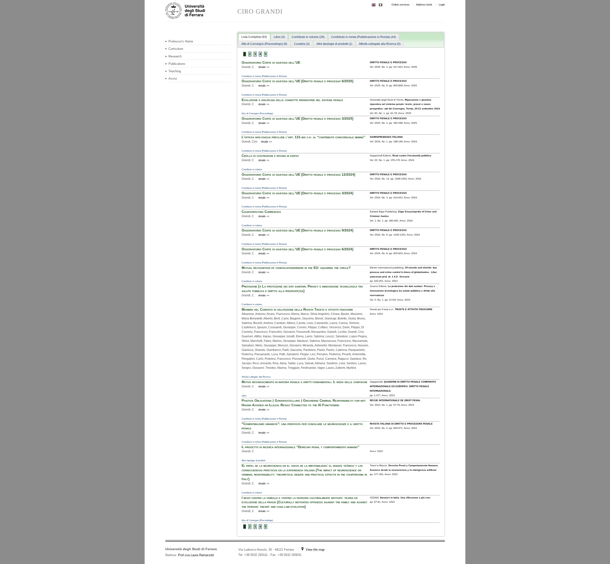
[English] (373, 4)
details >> (263, 67)
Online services (400, 4)
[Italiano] (380, 4)
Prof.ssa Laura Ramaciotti (196, 555)
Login (442, 4)
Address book (424, 4)
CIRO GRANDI (260, 11)
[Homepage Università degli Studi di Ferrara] (201, 11)
